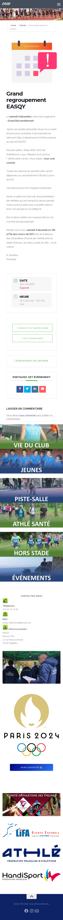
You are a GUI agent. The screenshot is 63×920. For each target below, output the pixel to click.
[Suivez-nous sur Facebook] (26, 911)
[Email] (42, 389)
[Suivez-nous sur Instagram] (31, 911)
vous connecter (27, 415)
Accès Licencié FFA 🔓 (31, 767)
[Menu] (59, 4)
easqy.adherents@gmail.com (17, 622)
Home (13, 25)
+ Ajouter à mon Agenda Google (32, 328)
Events (23, 25)
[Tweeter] (27, 389)
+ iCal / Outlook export (32, 338)
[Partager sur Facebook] (19, 389)
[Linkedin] (35, 389)
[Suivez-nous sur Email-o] (37, 911)
